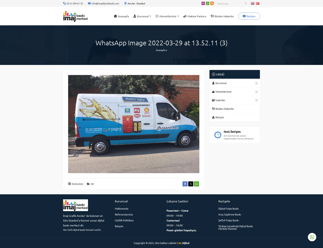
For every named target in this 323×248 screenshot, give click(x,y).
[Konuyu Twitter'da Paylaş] (190, 183)
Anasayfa (160, 50)
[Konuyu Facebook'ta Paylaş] (185, 183)
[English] (253, 3)
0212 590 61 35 (75, 3)
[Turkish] (258, 3)
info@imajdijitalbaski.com (105, 3)
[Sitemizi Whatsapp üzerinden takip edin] (207, 3)
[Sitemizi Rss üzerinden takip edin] (212, 3)
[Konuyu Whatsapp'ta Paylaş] (196, 183)
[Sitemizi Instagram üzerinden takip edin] (203, 3)
